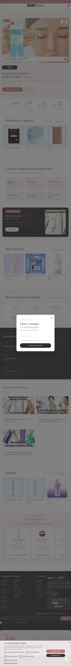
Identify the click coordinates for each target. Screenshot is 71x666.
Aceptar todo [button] (55, 651)
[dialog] (35, 653)
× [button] (69, 642)
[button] (24, 663)
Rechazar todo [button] (55, 655)
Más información (18, 649)
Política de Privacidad (41, 340)
